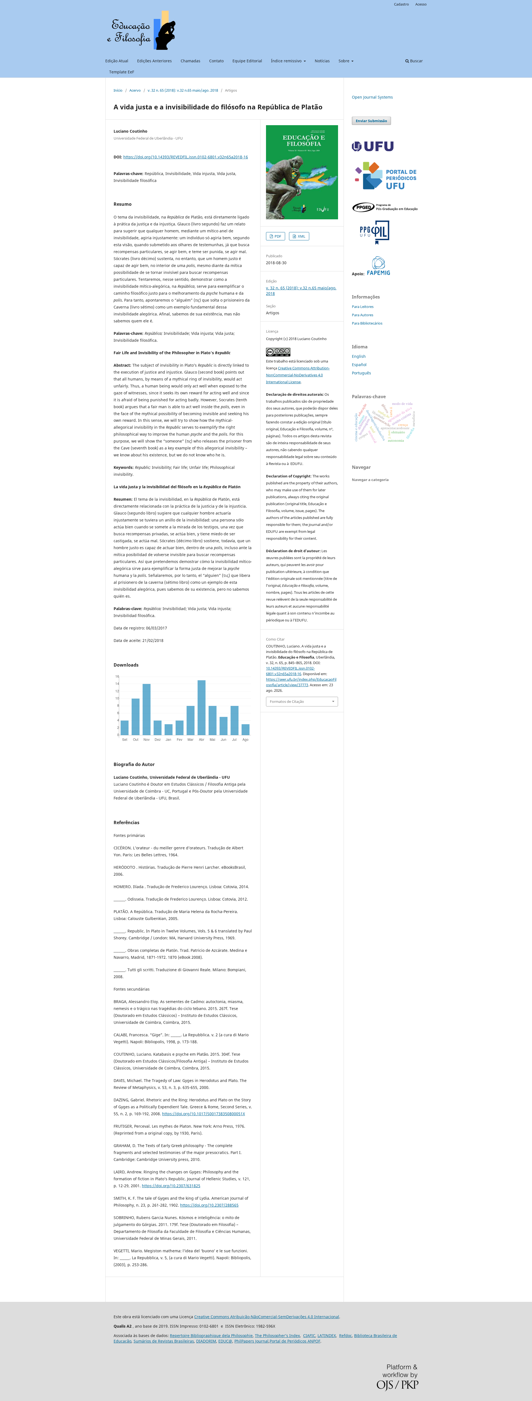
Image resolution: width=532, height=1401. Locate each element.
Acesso (421, 4)
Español (359, 364)
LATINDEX (327, 1335)
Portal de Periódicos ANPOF (295, 1341)
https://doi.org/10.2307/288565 (209, 1205)
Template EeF (121, 71)
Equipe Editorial (247, 60)
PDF (277, 236)
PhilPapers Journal (251, 1341)
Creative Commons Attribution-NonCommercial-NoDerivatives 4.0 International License (298, 375)
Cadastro (401, 4)
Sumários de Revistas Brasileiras (164, 1341)
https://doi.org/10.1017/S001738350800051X (203, 1113)
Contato (216, 60)
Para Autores (362, 314)
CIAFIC (309, 1335)
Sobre (345, 60)
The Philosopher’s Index (277, 1335)
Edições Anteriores (154, 60)
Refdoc (345, 1335)
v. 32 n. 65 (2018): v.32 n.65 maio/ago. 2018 (183, 90)
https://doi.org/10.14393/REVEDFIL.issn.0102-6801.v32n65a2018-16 (185, 157)
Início (118, 90)
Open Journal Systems (372, 97)
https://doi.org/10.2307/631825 (171, 1185)
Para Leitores (363, 306)
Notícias (322, 60)
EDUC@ (225, 1341)
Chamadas (190, 60)
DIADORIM (206, 1341)
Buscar (416, 60)
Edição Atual (116, 60)
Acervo (135, 90)
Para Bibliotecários (367, 323)
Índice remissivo (287, 60)
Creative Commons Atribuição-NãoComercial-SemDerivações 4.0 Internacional (266, 1316)
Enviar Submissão (371, 120)
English (359, 356)
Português (361, 373)
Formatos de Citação (287, 701)
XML (301, 236)
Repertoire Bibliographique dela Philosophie (211, 1335)
